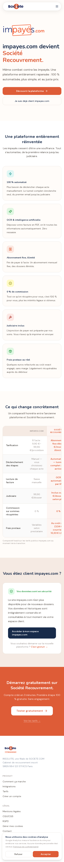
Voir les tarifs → (32, 720)
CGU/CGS (8, 816)
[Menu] (57, 6)
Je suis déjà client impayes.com (32, 101)
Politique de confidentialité (25, 846)
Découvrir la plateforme (30, 91)
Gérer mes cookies (13, 826)
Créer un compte (12, 796)
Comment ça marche (14, 781)
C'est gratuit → (39, 646)
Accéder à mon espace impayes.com (25, 633)
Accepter (46, 854)
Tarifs (5, 791)
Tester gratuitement (29, 710)
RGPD (6, 821)
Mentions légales (12, 811)
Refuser (18, 854)
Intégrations (9, 786)
